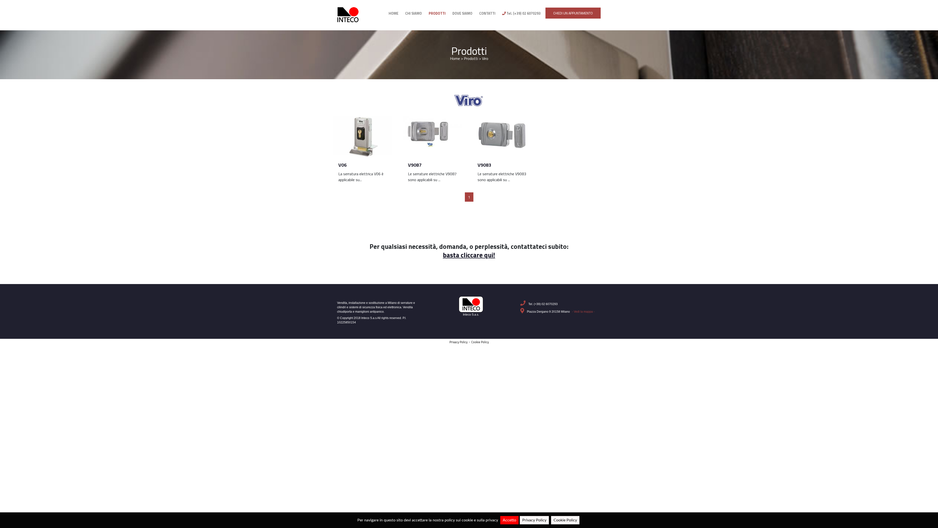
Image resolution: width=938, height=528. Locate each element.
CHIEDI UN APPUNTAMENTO (573, 13)
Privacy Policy (458, 342)
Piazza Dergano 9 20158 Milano (560, 311)
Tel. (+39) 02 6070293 (523, 13)
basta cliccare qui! (469, 255)
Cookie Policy (480, 342)
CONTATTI (487, 13)
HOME (393, 13)
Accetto (509, 520)
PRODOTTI (437, 13)
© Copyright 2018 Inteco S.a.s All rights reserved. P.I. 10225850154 (371, 320)
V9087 (415, 165)
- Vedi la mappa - (583, 311)
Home (455, 58)
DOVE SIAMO (462, 13)
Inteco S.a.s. (471, 314)
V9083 (484, 165)
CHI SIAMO (413, 13)
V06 (342, 165)
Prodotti (469, 51)
